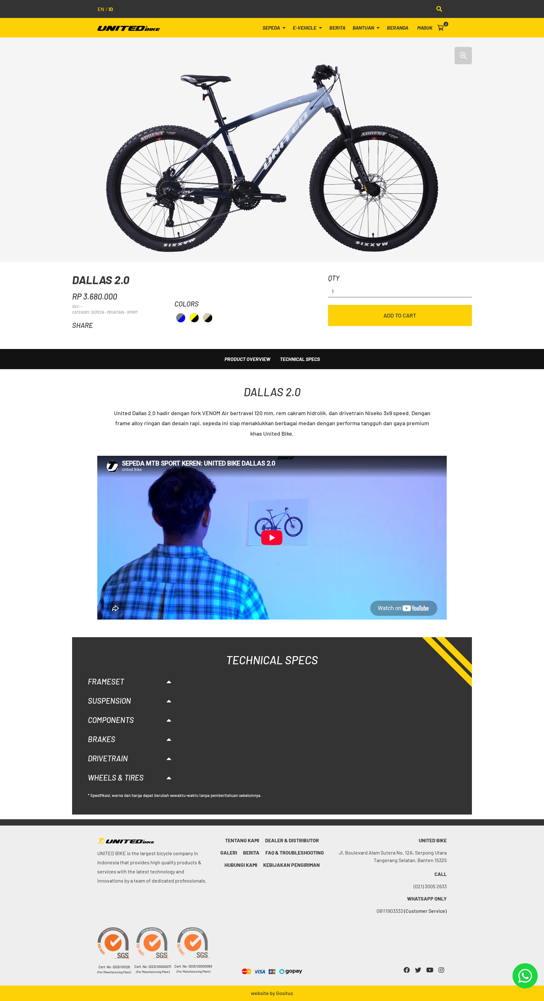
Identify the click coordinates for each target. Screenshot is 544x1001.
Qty (333, 278)
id (111, 9)
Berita (337, 28)
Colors (186, 304)
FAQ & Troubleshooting (294, 852)
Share (82, 325)
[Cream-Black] (207, 318)
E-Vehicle (305, 28)
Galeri (228, 852)
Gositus (284, 993)
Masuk (425, 28)
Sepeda (272, 28)
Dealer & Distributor (292, 840)
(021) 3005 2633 (430, 886)
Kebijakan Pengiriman (291, 865)
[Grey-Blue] (180, 318)
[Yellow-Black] (194, 318)
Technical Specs (300, 359)
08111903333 (412, 911)
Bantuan (364, 28)
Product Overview (247, 359)
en (101, 9)
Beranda (397, 28)
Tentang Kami (242, 840)
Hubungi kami (240, 865)
